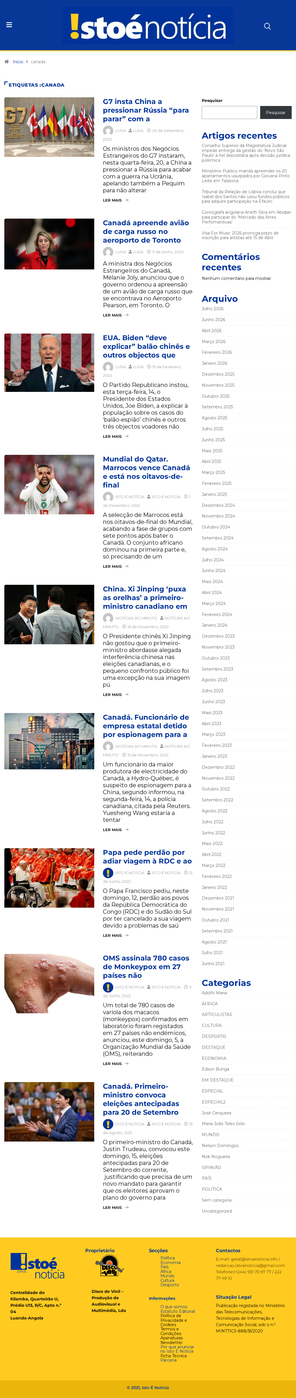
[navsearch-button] (256, 24)
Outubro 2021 (215, 920)
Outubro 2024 (216, 527)
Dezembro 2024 (218, 505)
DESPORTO (214, 1036)
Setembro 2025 (217, 406)
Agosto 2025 (214, 417)
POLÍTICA (212, 1189)
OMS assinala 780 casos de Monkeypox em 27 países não (146, 967)
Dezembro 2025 (218, 374)
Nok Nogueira (216, 1156)
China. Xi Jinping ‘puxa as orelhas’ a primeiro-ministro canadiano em (145, 597)
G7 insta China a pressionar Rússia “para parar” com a (146, 110)
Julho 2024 (213, 560)
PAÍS (207, 1178)
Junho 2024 (213, 570)
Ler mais (112, 200)
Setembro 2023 (217, 669)
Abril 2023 (211, 723)
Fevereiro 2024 (217, 614)
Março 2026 (213, 341)
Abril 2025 (211, 461)
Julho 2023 (212, 690)
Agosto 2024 (215, 549)
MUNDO (210, 1134)
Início (18, 61)
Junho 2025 (213, 439)
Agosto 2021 (214, 942)
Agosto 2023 (214, 679)
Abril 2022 (211, 854)
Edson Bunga (215, 1069)
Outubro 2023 (216, 658)
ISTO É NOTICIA (130, 872)
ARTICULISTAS (217, 1014)
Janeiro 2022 (214, 887)
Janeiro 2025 (214, 494)
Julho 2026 (212, 308)
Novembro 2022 (218, 778)
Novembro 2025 (218, 385)
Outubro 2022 (216, 789)
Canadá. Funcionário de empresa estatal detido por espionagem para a (146, 726)
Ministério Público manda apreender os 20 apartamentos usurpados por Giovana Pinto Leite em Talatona (246, 175)
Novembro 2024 (218, 516)
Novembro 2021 (218, 909)
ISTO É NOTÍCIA (130, 496)
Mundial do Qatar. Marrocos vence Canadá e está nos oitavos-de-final (146, 472)
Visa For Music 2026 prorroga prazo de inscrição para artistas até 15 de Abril (240, 235)
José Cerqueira (216, 1113)
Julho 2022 (212, 821)
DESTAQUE (213, 1047)
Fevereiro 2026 (217, 352)
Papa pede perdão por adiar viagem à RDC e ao (147, 856)
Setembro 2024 (218, 538)
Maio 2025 (212, 450)
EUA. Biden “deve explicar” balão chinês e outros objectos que (146, 346)
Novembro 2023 (218, 647)
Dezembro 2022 (218, 767)
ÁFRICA (210, 1003)
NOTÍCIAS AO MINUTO (136, 618)
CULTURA (212, 1025)
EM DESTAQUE (218, 1080)
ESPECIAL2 (213, 1102)
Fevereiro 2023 (217, 745)
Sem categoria (217, 1200)
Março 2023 (213, 734)
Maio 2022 (212, 843)
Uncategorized (217, 1211)
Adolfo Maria (214, 992)
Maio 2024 (212, 581)
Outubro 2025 (216, 396)
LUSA (121, 130)
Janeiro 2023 (214, 756)
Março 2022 (213, 865)
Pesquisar (212, 100)
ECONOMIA (214, 1058)
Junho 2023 (213, 701)
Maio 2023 (212, 712)
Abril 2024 (212, 592)
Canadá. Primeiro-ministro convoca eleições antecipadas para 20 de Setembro (141, 1099)
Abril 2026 (211, 330)
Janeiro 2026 (214, 363)
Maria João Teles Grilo (223, 1123)
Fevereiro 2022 (217, 876)
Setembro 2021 (217, 931)
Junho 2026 (213, 319)
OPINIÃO (211, 1167)
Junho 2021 (213, 963)
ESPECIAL (212, 1091)
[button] (29, 25)
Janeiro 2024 (214, 625)
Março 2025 (213, 472)
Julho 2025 (212, 428)
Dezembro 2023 (218, 636)
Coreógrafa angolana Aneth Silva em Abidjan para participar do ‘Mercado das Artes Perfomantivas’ (246, 217)
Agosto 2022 (214, 811)
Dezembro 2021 (218, 898)
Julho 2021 (212, 952)
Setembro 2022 (217, 800)
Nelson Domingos (220, 1145)
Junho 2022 (213, 832)
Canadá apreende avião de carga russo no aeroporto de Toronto (146, 231)
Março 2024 (214, 603)
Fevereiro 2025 (217, 483)
